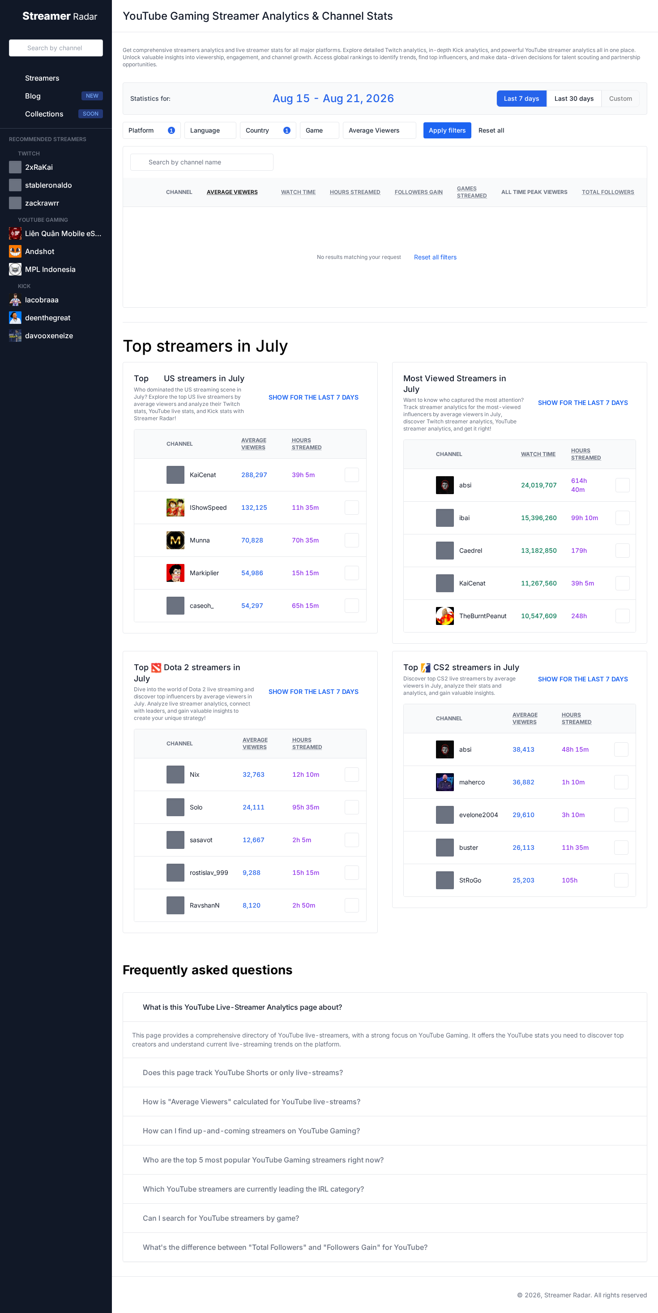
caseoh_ (202, 605)
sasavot (201, 840)
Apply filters (447, 130)
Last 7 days (521, 98)
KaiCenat (203, 474)
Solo (196, 807)
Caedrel (470, 550)
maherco (472, 782)
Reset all (491, 130)
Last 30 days (574, 98)
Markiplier (204, 573)
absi (465, 485)
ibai (464, 517)
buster (468, 847)
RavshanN (205, 905)
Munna (200, 540)
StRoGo (470, 880)
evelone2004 (478, 814)
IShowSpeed (208, 507)
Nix (195, 774)
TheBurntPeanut (483, 616)
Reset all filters (435, 257)
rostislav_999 (209, 872)
